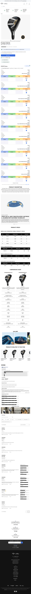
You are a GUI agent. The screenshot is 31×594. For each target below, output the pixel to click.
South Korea (25, 589)
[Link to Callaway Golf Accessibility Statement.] (15, 591)
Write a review (11, 46)
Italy (16, 589)
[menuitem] (24, 4)
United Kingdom (14, 589)
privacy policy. (15, 544)
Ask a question (15, 46)
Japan (7, 589)
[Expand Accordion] (17, 578)
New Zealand (21, 589)
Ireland (23, 589)
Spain (19, 589)
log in (18, 49)
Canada (9, 589)
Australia (11, 589)
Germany (18, 589)
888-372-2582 (27, 184)
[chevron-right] (28, 338)
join (16, 49)
